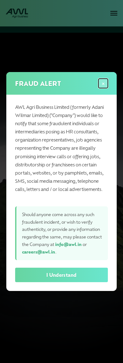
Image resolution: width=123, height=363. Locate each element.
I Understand (61, 275)
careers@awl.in (38, 252)
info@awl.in (68, 244)
